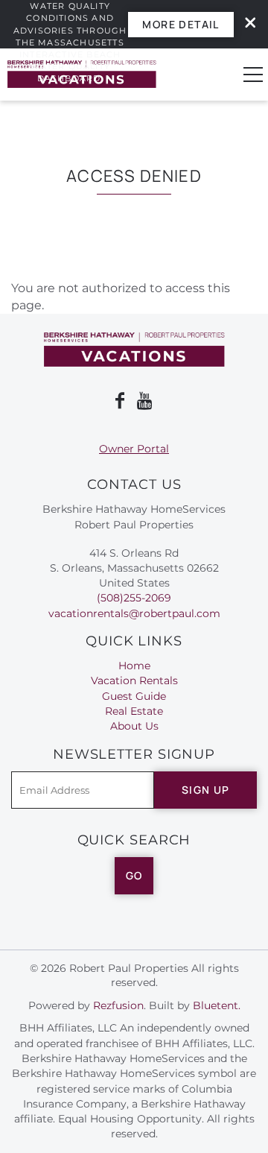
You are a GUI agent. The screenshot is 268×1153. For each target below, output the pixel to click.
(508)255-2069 (134, 597)
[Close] (245, 24)
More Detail (180, 24)
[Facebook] (120, 401)
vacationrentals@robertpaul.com (134, 613)
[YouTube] (146, 401)
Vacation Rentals (134, 680)
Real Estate (134, 711)
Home (134, 665)
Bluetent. (216, 1005)
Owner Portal (134, 448)
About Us (134, 726)
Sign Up (206, 790)
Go (134, 875)
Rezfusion (118, 1005)
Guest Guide (134, 696)
